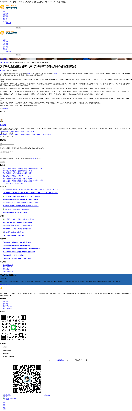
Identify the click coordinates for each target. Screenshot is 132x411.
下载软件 (5, 13)
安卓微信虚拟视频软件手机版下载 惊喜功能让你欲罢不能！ (19, 252)
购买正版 (2, 284)
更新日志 (5, 18)
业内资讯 (5, 19)
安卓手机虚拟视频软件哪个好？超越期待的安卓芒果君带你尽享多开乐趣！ (23, 168)
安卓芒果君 (56, 73)
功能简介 (5, 15)
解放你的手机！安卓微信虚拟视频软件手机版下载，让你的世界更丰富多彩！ (24, 180)
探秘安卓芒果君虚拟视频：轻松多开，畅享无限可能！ (17, 177)
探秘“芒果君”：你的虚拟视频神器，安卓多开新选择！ (17, 258)
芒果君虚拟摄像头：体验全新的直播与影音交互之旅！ (17, 173)
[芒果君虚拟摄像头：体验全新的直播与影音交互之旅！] (18, 225)
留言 (4, 409)
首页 (4, 11)
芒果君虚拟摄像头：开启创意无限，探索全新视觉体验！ (18, 178)
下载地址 (7, 284)
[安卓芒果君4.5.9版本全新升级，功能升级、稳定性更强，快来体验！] (22, 196)
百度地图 (5, 302)
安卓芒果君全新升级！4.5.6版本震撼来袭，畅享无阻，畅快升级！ (20, 206)
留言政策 (33, 158)
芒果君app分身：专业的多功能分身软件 (13, 183)
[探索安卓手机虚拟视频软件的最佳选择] (14, 232)
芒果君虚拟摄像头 (8, 271)
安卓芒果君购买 (7, 308)
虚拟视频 (29, 73)
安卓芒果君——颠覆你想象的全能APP (13, 175)
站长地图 (5, 303)
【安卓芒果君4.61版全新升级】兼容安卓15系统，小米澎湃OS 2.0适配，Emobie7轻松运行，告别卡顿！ (30, 193)
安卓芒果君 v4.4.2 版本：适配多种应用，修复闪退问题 (17, 222)
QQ (4, 405)
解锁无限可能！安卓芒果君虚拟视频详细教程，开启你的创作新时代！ (22, 248)
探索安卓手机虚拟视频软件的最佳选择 (13, 235)
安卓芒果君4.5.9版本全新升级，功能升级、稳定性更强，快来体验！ (21, 199)
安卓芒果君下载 (7, 306)
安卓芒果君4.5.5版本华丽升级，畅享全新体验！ (16, 212)
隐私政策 (8, 23)
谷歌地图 (5, 305)
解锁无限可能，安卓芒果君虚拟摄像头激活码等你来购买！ (19, 181)
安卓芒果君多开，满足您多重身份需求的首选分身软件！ (18, 172)
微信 (4, 407)
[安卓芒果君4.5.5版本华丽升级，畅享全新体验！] (16, 209)
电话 (4, 404)
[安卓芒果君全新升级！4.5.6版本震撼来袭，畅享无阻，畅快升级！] (21, 202)
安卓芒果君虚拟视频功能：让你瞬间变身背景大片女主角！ (19, 170)
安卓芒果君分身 (7, 266)
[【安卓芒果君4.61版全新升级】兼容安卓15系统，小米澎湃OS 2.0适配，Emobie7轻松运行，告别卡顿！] (31, 189)
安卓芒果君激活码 (8, 265)
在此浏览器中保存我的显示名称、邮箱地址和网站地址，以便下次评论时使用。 (23, 148)
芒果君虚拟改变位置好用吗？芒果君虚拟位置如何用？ (17, 242)
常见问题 (5, 16)
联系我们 (5, 21)
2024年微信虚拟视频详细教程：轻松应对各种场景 (16, 245)
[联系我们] (5, 396)
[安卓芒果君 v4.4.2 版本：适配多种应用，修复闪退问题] (18, 219)
